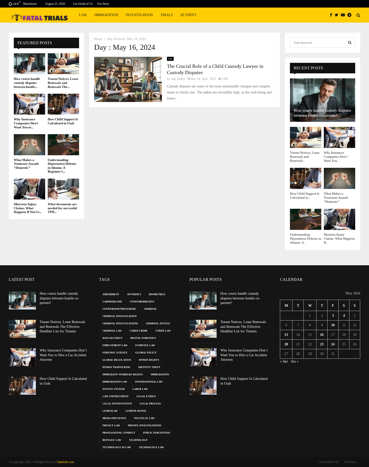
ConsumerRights (142, 301)
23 (322, 344)
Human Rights (149, 359)
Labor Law (140, 389)
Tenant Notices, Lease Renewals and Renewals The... (63, 82)
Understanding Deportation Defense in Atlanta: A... (305, 239)
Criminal (150, 308)
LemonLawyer (136, 410)
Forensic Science (115, 352)
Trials (166, 15)
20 (286, 344)
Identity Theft (149, 367)
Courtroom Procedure (119, 308)
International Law (149, 381)
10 (333, 325)
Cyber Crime (139, 330)
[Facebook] (332, 15)
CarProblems (112, 301)
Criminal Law (112, 330)
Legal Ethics (146, 396)
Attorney (134, 294)
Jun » (294, 361)
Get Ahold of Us (83, 4)
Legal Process (150, 403)
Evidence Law (145, 345)
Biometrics (157, 294)
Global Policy (146, 352)
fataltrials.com (65, 462)
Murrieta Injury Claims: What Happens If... (339, 239)
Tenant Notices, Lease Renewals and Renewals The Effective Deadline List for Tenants (62, 326)
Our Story (103, 4)
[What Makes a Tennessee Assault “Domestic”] (29, 144)
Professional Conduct (118, 432)
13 (286, 335)
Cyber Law (163, 330)
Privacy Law (111, 425)
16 (322, 335)
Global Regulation (116, 359)
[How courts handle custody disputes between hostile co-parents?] (29, 63)
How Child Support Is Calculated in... (304, 195)
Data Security (112, 338)
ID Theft (188, 15)
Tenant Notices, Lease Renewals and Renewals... (305, 157)
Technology (138, 440)
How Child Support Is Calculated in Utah (63, 121)
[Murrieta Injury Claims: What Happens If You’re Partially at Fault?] (29, 189)
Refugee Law (111, 440)
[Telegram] (350, 15)
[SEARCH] (349, 43)
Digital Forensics (143, 338)
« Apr (284, 361)
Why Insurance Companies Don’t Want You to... (26, 123)
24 (333, 344)
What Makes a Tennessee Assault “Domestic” (26, 164)
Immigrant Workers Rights (122, 374)
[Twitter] (338, 15)
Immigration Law (114, 381)
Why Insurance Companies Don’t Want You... (336, 157)
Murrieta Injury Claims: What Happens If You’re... (28, 208)
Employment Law (115, 345)
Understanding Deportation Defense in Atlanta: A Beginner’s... (62, 166)
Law (83, 15)
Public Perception (156, 432)
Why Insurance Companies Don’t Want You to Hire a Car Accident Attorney (63, 354)
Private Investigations (144, 425)
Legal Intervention (117, 403)
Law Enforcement (115, 396)
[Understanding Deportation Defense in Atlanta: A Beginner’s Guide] (63, 144)
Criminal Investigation (119, 316)
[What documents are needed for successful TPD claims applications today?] (63, 189)
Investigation (139, 15)
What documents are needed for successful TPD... (62, 208)
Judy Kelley (178, 79)
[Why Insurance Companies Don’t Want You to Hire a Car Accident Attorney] (29, 104)
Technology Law (151, 447)
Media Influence (114, 418)
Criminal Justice (158, 323)
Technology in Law (116, 447)
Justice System (113, 389)
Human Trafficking (116, 367)
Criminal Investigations (120, 323)
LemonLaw (110, 410)
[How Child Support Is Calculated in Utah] (63, 104)
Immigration (106, 15)
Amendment (110, 294)
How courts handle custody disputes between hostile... (27, 82)
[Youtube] (344, 15)
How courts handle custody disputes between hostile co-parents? (59, 298)
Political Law (144, 418)
